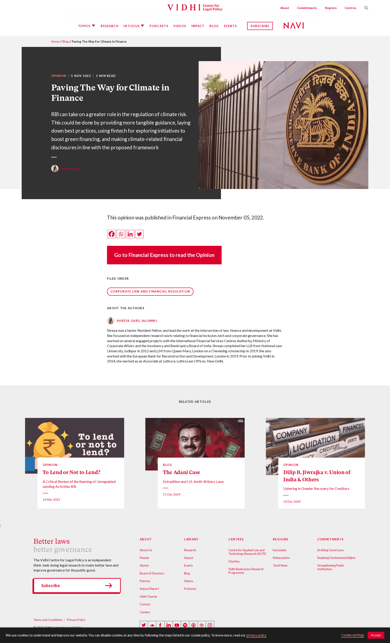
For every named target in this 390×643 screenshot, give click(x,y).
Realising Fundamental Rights (336, 558)
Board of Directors (152, 573)
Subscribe (260, 26)
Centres (350, 8)
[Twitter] (139, 234)
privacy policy (256, 635)
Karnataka (279, 550)
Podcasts (159, 26)
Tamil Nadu (280, 565)
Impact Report (149, 588)
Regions (331, 8)
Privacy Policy (76, 620)
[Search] (364, 8)
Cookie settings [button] (352, 635)
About (284, 8)
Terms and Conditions (48, 620)
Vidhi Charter (148, 596)
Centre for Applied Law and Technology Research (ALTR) (247, 551)
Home (55, 41)
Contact (145, 604)
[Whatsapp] (121, 234)
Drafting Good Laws (330, 550)
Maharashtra (281, 558)
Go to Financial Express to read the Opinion (164, 255)
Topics (84, 26)
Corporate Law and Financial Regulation (150, 291)
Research (109, 26)
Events (230, 26)
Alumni (144, 565)
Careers (145, 612)
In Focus (131, 26)
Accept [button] (376, 635)
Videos (179, 26)
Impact (197, 26)
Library (191, 539)
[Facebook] (111, 234)
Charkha (233, 561)
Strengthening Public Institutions (330, 567)
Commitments (307, 8)
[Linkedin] (130, 234)
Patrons (145, 581)
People (144, 558)
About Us (146, 550)
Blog (214, 26)
